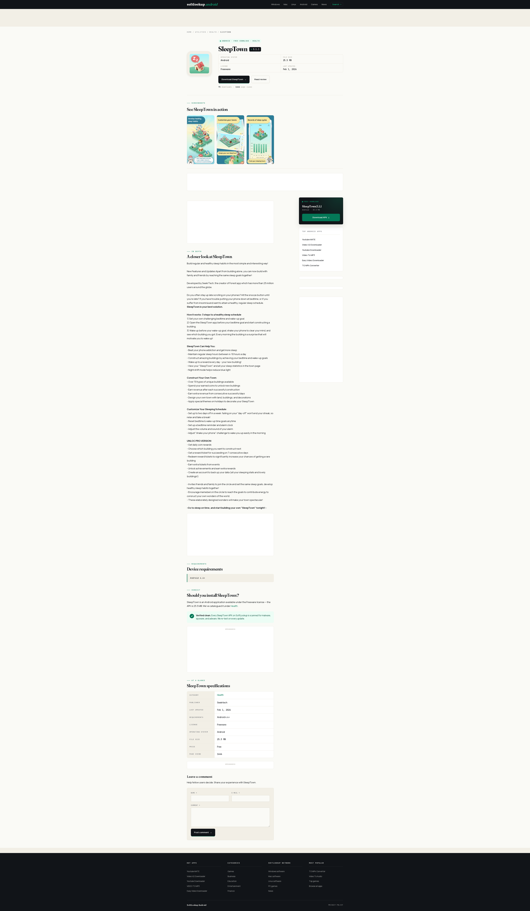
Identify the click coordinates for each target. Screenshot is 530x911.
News (324, 4)
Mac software (274, 876)
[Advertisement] (265, 17)
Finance (231, 891)
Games (314, 4)
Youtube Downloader (311, 250)
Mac (285, 4)
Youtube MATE (308, 239)
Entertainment (234, 886)
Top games (314, 881)
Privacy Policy (335, 905)
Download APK (321, 217)
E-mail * (236, 793)
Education (232, 881)
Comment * (195, 805)
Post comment (203, 832)
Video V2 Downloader (312, 244)
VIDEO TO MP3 (193, 886)
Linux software (274, 881)
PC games (272, 886)
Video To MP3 (308, 255)
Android (303, 4)
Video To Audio (315, 876)
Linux (293, 4)
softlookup (202, 4)
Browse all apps (315, 886)
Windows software (276, 871)
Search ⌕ (336, 4)
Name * (194, 793)
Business (231, 876)
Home (189, 32)
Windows (275, 4)
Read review (260, 79)
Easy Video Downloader (313, 260)
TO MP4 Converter (310, 265)
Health (213, 32)
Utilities (200, 32)
